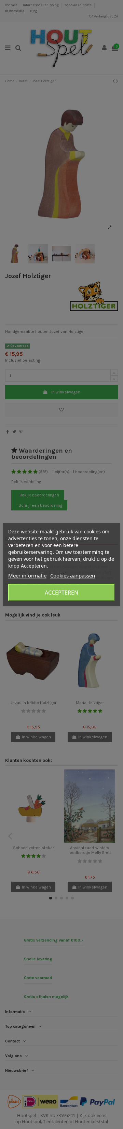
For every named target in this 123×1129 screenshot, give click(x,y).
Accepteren (61, 592)
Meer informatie (27, 575)
